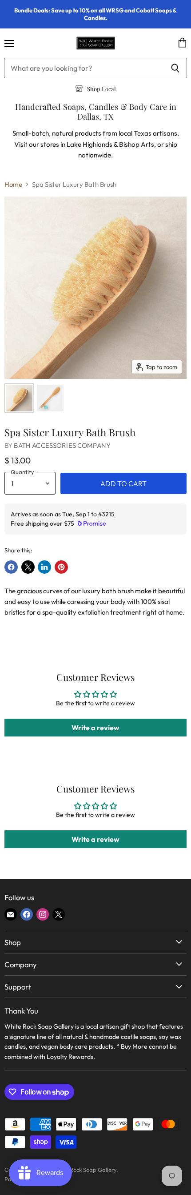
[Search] (175, 68)
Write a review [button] (95, 727)
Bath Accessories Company (62, 445)
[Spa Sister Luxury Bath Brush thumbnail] (19, 398)
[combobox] (83, 68)
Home (13, 184)
